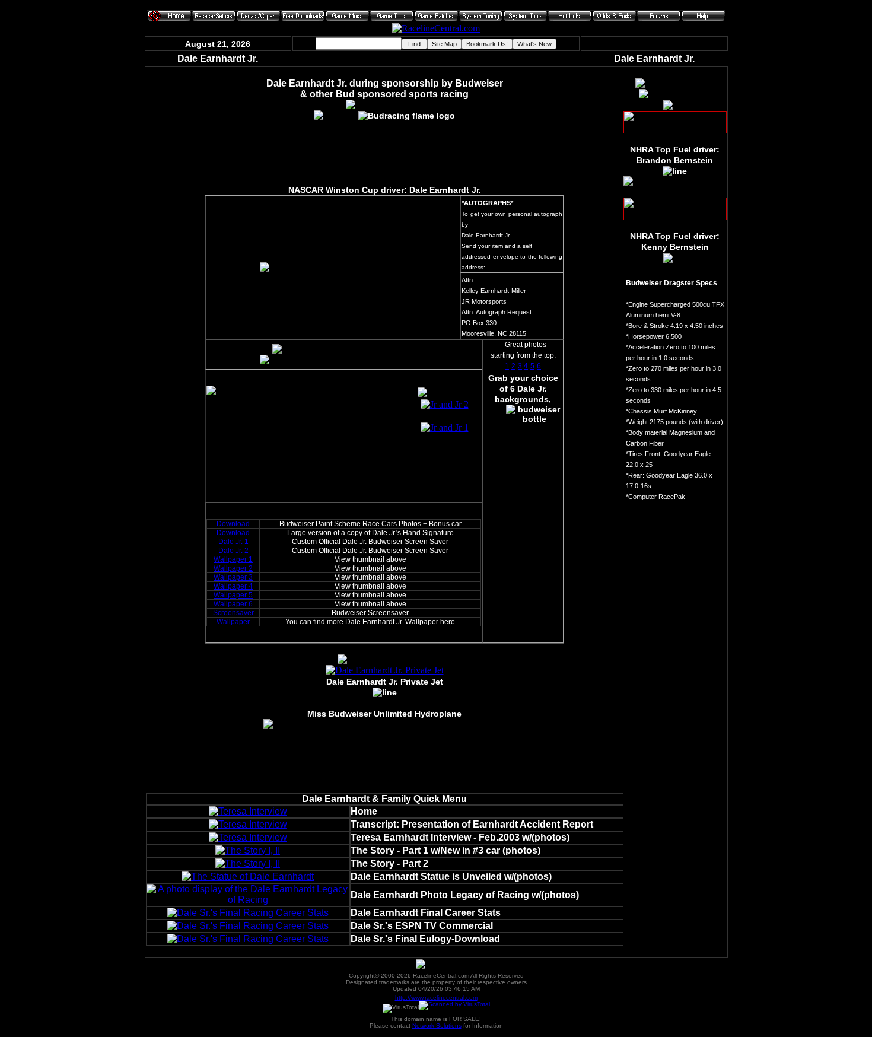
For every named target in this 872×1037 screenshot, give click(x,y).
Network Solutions (437, 1025)
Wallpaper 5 (233, 595)
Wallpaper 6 (233, 604)
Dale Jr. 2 (233, 550)
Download (233, 524)
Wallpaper (233, 622)
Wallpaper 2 (233, 568)
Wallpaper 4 (233, 586)
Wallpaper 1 (233, 559)
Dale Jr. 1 (233, 541)
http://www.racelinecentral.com (436, 997)
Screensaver (233, 613)
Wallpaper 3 (233, 577)
